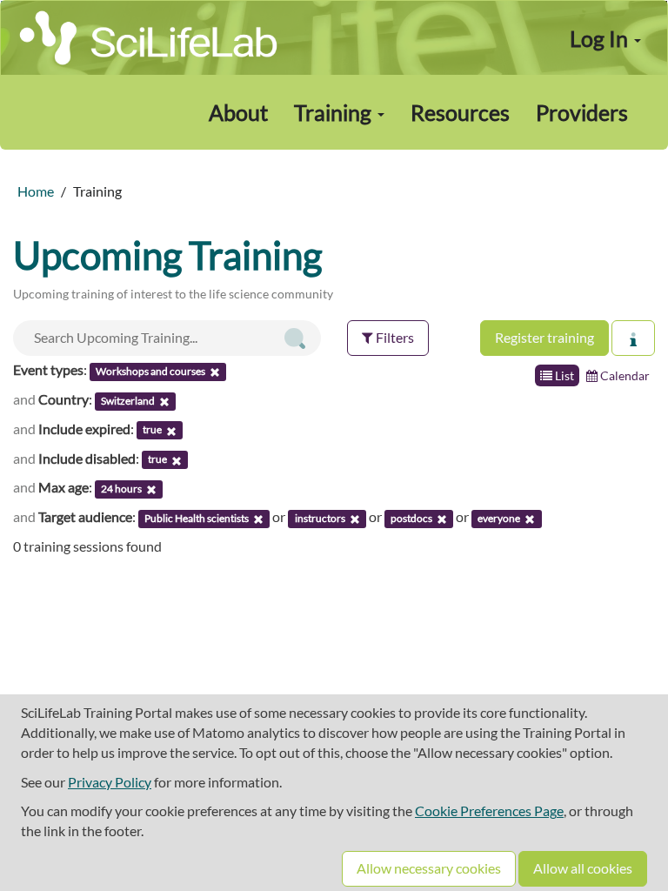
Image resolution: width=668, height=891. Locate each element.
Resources (460, 112)
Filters (393, 337)
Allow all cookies (582, 868)
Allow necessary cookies (429, 868)
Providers (582, 112)
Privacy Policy (109, 782)
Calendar (624, 375)
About (238, 112)
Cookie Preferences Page (489, 810)
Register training (544, 337)
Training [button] (335, 112)
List (563, 375)
